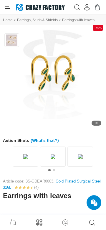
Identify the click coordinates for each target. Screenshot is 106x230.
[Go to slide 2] (54, 170)
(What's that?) (45, 140)
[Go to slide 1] (49, 170)
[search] (92, 222)
